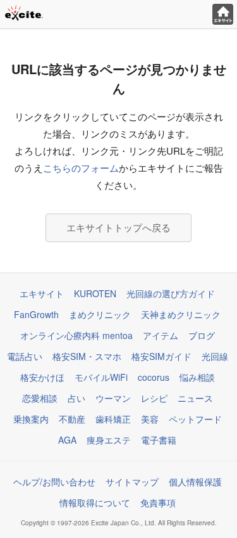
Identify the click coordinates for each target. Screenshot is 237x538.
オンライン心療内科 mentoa (76, 335)
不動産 (72, 419)
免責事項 (158, 502)
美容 (150, 419)
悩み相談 (197, 377)
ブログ (201, 335)
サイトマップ (132, 481)
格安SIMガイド (161, 356)
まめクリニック (100, 314)
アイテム (160, 335)
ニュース (195, 398)
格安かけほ (42, 377)
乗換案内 (31, 419)
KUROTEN (95, 293)
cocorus (153, 377)
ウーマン (113, 398)
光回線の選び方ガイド (170, 293)
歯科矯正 (113, 419)
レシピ (154, 398)
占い (76, 398)
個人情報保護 (195, 481)
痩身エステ (109, 439)
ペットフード (195, 419)
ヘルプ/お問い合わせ (54, 481)
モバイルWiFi (101, 377)
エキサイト (42, 293)
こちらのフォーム (81, 167)
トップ (222, 14)
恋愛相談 (40, 398)
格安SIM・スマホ (86, 356)
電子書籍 (158, 439)
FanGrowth (36, 314)
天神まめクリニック (181, 314)
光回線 (215, 356)
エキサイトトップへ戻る (118, 227)
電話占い (24, 356)
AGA (67, 439)
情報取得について (94, 502)
